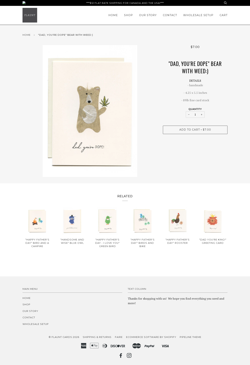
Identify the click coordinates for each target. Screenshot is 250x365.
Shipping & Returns (97, 337)
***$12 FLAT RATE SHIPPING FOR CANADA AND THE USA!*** (125, 3)
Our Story (148, 15)
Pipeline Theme (190, 337)
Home (113, 15)
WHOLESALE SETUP (198, 15)
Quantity (195, 109)
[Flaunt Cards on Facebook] (120, 356)
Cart (223, 15)
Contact (170, 15)
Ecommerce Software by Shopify (151, 337)
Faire (119, 337)
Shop (128, 15)
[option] (90, 111)
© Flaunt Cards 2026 (64, 337)
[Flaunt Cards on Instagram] (129, 356)
